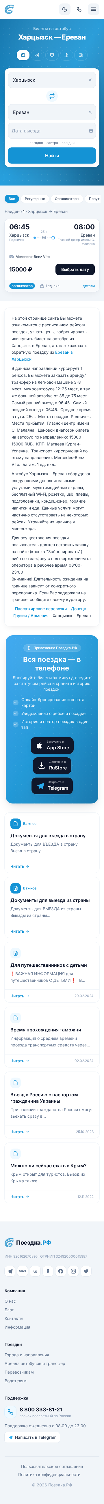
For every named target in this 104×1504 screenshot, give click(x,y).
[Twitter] (86, 1271)
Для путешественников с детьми (48, 965)
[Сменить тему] (64, 9)
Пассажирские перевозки (41, 608)
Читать (17, 866)
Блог (9, 1309)
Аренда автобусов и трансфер (35, 1363)
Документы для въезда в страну (48, 835)
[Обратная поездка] (52, 96)
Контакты (14, 1318)
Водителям (16, 1380)
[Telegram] (10, 1271)
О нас (10, 1301)
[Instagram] (73, 1271)
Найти (52, 155)
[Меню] (93, 9)
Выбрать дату (75, 269)
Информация (17, 1327)
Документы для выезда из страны (50, 900)
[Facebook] (60, 1271)
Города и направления (27, 1354)
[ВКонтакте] (35, 1271)
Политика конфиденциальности (49, 1474)
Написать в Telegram (35, 1437)
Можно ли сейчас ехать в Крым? (48, 1165)
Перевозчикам (19, 1372)
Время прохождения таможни (45, 1030)
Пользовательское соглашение (52, 1466)
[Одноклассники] (48, 1271)
